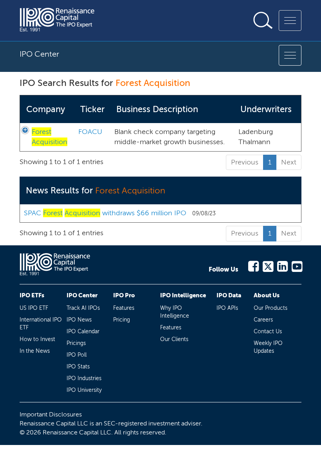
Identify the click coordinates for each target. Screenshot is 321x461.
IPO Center (82, 295)
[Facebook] (253, 265)
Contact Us (268, 331)
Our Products (270, 308)
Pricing (121, 319)
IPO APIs (227, 308)
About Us (267, 295)
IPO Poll (77, 355)
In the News (35, 351)
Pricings (76, 343)
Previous (244, 162)
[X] (267, 265)
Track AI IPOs (83, 308)
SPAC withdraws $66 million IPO (105, 213)
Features (123, 308)
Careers (263, 319)
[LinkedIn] (282, 265)
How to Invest (37, 339)
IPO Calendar (83, 331)
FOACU (90, 131)
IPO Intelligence (183, 295)
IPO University (84, 390)
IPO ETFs (32, 295)
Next (288, 162)
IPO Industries (84, 378)
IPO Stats (78, 366)
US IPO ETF (34, 308)
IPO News (79, 319)
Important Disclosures (51, 414)
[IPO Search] (263, 20)
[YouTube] (296, 265)
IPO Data (228, 295)
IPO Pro (124, 295)
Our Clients (174, 339)
